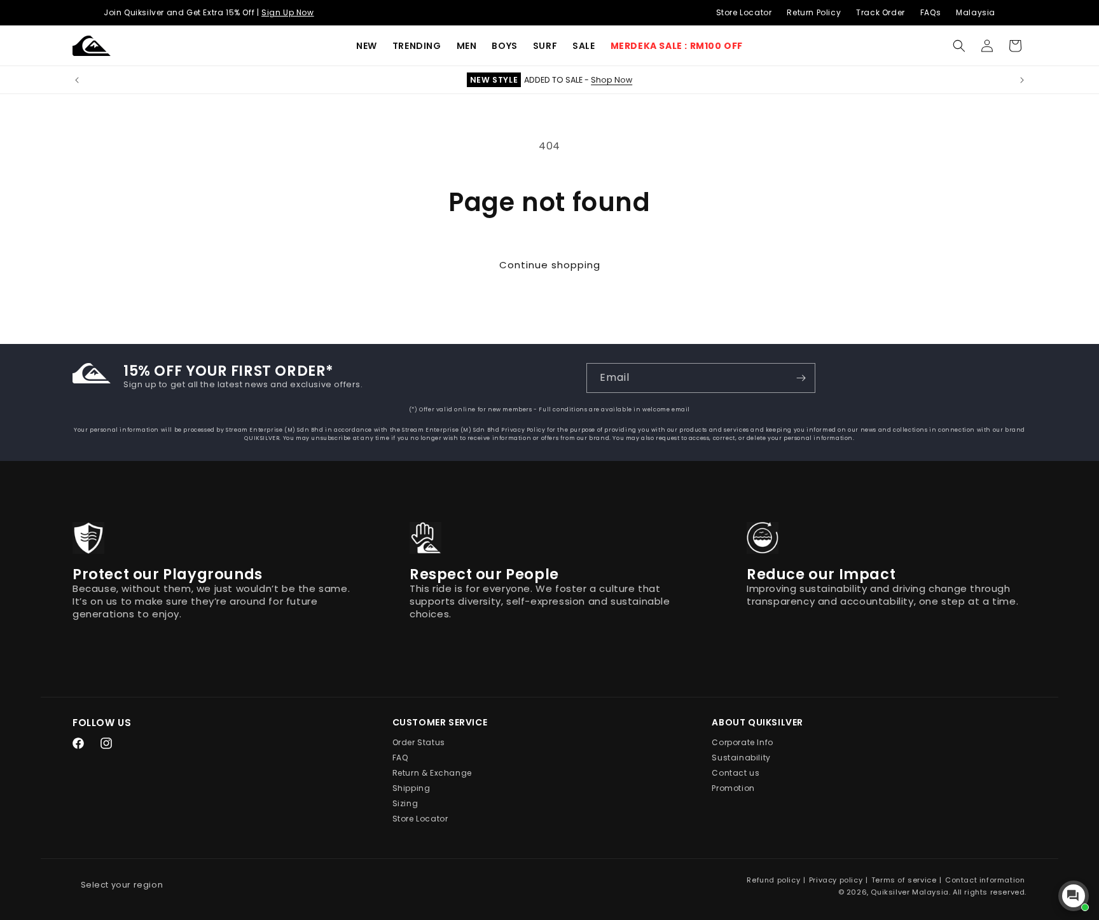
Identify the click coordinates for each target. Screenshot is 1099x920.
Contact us (735, 773)
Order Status (418, 743)
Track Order (880, 12)
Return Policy (814, 12)
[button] (417, 45)
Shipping (411, 788)
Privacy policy (835, 880)
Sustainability (741, 758)
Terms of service (904, 880)
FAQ (400, 758)
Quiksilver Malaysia (909, 892)
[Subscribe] (801, 378)
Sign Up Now (287, 12)
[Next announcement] (1022, 80)
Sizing (405, 804)
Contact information (985, 880)
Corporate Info (742, 743)
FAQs (930, 12)
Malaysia (975, 12)
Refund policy (773, 880)
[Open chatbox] (1073, 896)
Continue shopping (549, 264)
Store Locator (744, 12)
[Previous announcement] (77, 80)
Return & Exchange (432, 773)
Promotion (733, 788)
